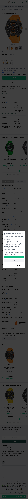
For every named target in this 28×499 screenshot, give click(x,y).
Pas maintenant (19, 265)
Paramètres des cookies (14, 260)
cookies (8, 236)
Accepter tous (14, 257)
